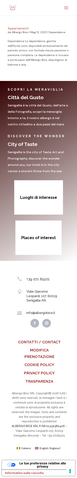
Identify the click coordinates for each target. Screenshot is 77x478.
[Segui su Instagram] (46, 323)
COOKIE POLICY (39, 364)
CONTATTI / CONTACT (39, 342)
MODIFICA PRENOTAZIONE (39, 353)
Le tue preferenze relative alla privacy (42, 464)
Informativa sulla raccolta (24, 473)
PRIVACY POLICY (39, 373)
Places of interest (38, 237)
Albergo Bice (20, 32)
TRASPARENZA (39, 381)
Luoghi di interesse (38, 197)
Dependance (57, 32)
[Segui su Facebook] (34, 323)
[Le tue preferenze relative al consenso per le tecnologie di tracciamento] (70, 471)
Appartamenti (18, 28)
